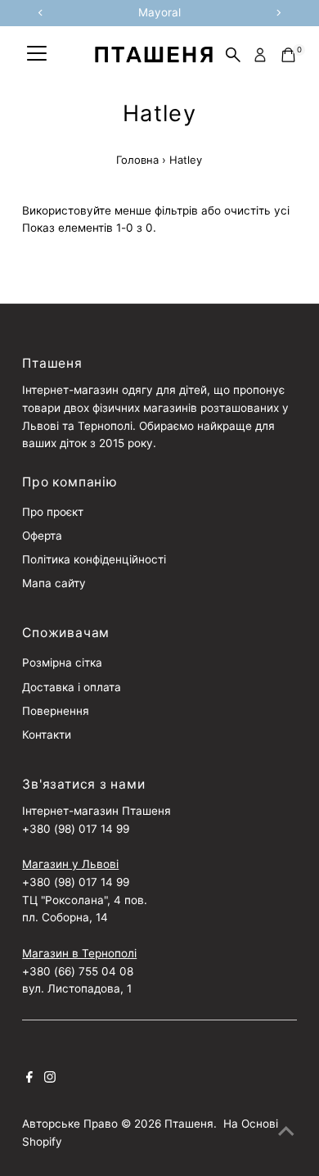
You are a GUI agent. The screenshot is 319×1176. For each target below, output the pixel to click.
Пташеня (188, 1123)
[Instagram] (50, 1078)
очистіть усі (257, 210)
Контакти (46, 734)
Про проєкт (52, 511)
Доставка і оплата (71, 687)
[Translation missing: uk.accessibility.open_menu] (37, 54)
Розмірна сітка (62, 662)
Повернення (55, 710)
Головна (137, 159)
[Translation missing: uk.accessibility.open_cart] (288, 54)
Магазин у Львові (70, 864)
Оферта (42, 535)
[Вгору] (286, 1131)
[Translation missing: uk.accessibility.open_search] (233, 54)
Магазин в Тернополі (79, 953)
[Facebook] (29, 1078)
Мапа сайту (54, 583)
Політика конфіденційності (94, 559)
